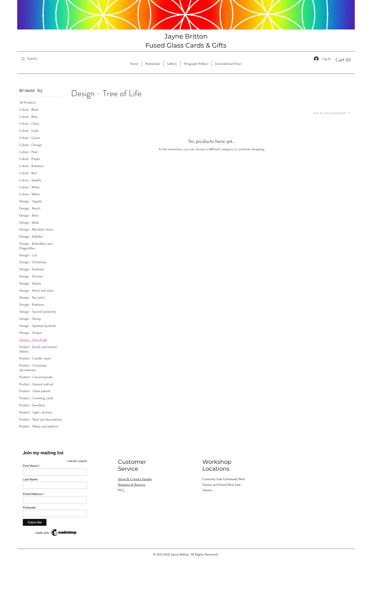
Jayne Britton (186, 36)
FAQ (120, 490)
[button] (344, 60)
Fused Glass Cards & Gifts (185, 45)
